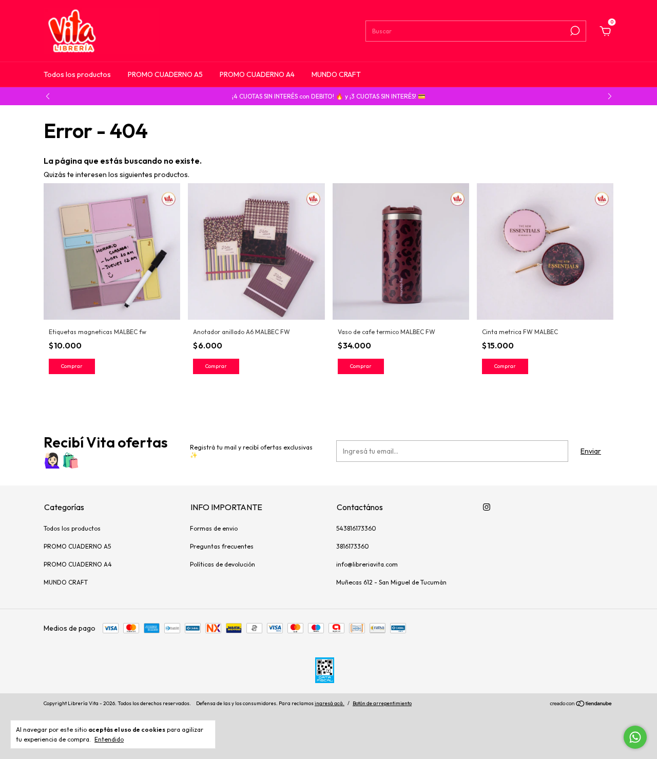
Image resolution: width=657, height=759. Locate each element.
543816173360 (356, 528)
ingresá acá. (329, 703)
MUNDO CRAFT (336, 74)
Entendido (109, 739)
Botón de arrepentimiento (382, 703)
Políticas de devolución (222, 564)
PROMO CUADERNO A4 (257, 74)
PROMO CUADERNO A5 (165, 74)
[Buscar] (574, 31)
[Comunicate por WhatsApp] (635, 737)
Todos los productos (77, 74)
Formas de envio (214, 528)
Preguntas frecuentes (222, 546)
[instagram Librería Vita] (486, 507)
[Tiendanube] (581, 704)
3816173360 (352, 546)
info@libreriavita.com (367, 564)
